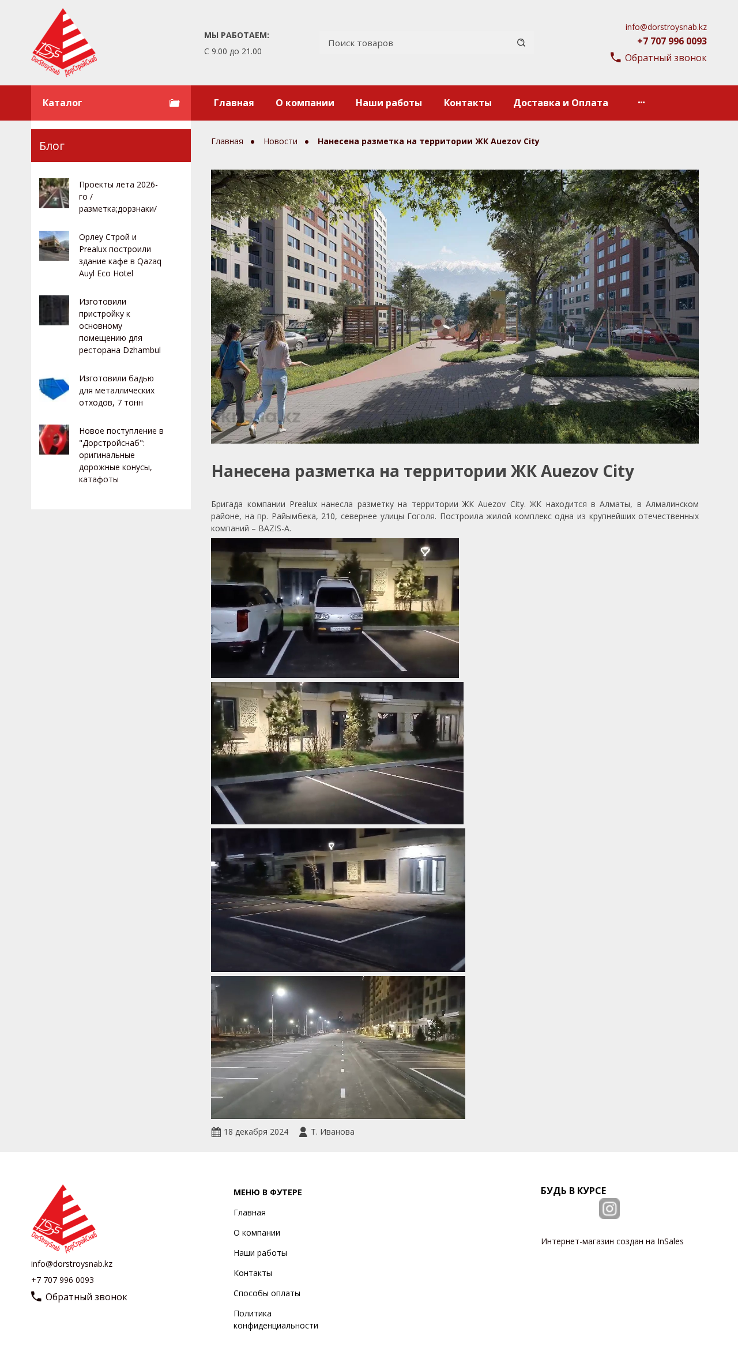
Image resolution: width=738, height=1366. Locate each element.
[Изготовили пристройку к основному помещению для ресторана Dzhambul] (54, 310)
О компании (305, 102)
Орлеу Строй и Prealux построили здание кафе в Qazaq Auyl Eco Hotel (120, 255)
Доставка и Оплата (560, 102)
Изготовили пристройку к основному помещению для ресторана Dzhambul (120, 325)
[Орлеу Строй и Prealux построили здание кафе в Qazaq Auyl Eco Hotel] (54, 246)
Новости (281, 141)
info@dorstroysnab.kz (666, 26)
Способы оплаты (267, 1293)
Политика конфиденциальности (276, 1319)
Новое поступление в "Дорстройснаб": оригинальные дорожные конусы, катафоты (121, 455)
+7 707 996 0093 (672, 41)
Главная (234, 102)
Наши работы (389, 102)
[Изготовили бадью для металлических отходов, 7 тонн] (54, 387)
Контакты (468, 102)
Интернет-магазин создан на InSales (612, 1241)
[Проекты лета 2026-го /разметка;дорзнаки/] (54, 193)
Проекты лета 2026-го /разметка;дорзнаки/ (118, 196)
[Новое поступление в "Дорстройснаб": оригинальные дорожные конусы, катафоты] (54, 440)
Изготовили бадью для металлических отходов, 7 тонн (117, 390)
